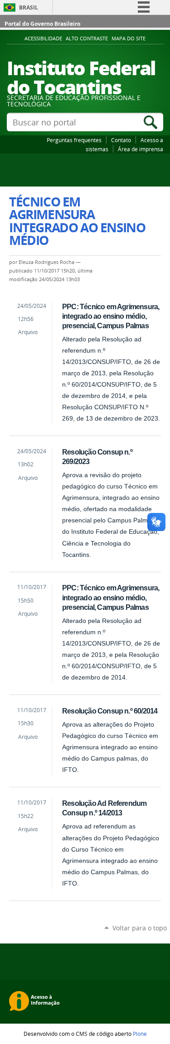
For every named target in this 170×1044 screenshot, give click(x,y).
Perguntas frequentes (74, 140)
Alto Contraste (87, 38)
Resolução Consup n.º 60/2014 (109, 711)
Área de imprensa (140, 149)
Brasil (28, 7)
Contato (121, 140)
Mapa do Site (129, 38)
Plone (140, 1033)
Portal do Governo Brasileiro (42, 24)
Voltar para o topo (139, 928)
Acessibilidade (43, 38)
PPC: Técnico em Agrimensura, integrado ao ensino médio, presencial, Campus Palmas (110, 316)
